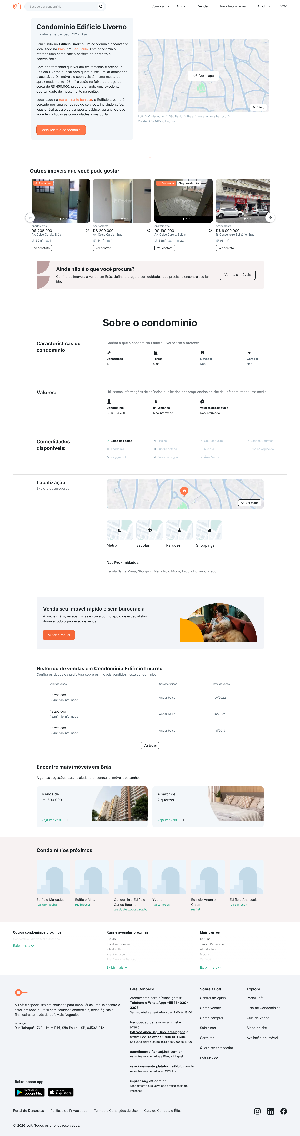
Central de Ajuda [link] (213, 998)
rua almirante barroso (75, 99)
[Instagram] (257, 1112)
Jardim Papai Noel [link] (212, 944)
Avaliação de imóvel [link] (262, 1038)
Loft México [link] (209, 1058)
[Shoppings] (209, 530)
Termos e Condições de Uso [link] (116, 1110)
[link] (238, 275)
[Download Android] (30, 1093)
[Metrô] (120, 530)
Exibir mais (21, 946)
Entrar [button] (282, 6)
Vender (203, 6)
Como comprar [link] (211, 1018)
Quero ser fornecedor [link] (216, 1048)
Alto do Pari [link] (208, 949)
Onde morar (156, 116)
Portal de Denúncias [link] (28, 1110)
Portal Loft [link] (255, 998)
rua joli (195, 909)
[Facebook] (283, 1112)
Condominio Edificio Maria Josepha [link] (36, 939)
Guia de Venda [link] (258, 1018)
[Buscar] (101, 6)
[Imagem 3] (66, 218)
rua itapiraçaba (47, 904)
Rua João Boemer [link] (118, 944)
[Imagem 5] (133, 218)
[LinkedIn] (270, 1112)
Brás (61, 49)
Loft (140, 116)
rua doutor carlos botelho (130, 909)
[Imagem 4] (69, 218)
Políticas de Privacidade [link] (68, 1110)
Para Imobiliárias (233, 6)
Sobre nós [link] (208, 1028)
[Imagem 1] (60, 219)
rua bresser (82, 904)
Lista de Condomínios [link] (263, 1008)
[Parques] (179, 530)
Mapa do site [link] (257, 1028)
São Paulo (80, 49)
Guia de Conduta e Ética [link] (163, 1110)
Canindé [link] (205, 959)
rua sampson (161, 904)
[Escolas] (149, 530)
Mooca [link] (204, 954)
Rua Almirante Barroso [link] (121, 959)
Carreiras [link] (207, 1038)
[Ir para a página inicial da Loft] (18, 6)
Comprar (158, 6)
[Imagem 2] (63, 218)
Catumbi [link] (205, 939)
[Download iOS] (61, 1093)
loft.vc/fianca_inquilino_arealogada (157, 1032)
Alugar (182, 6)
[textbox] (65, 6)
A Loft (261, 6)
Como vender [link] (210, 1008)
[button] (185, 494)
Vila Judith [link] (114, 949)
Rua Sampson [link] (116, 954)
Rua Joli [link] (112, 939)
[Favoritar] (87, 231)
